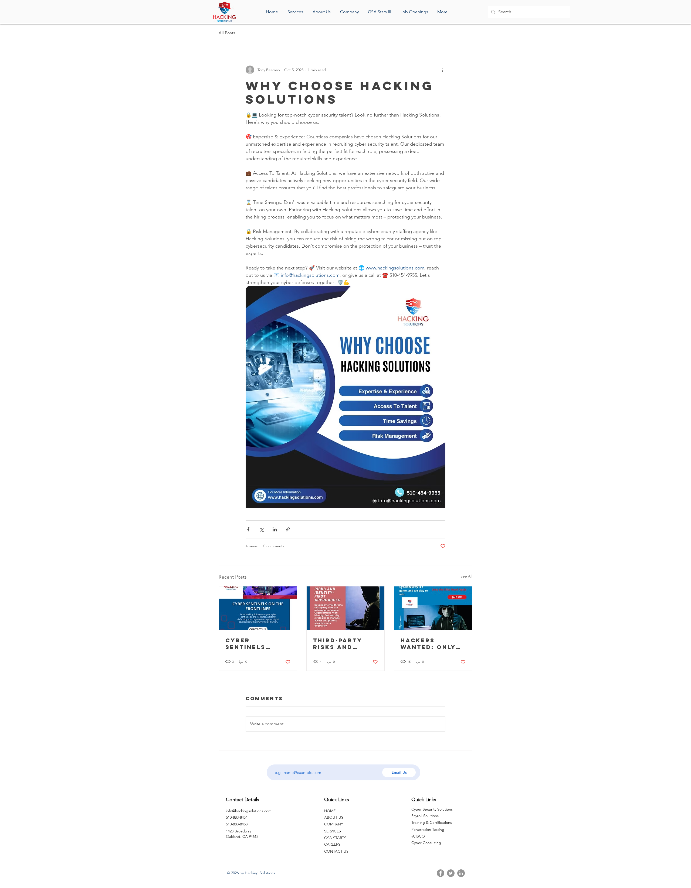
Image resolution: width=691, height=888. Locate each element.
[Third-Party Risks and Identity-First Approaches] (346, 608)
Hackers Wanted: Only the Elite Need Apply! (430, 643)
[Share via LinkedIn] (274, 529)
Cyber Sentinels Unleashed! (248, 643)
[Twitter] (451, 873)
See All (466, 576)
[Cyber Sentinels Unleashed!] (258, 608)
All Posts (227, 32)
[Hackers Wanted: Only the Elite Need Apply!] (433, 608)
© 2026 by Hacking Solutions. (251, 872)
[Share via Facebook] (248, 529)
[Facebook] (440, 873)
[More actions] (442, 70)
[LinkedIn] (461, 873)
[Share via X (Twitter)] (261, 529)
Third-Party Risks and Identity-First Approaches (342, 643)
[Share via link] (287, 529)
